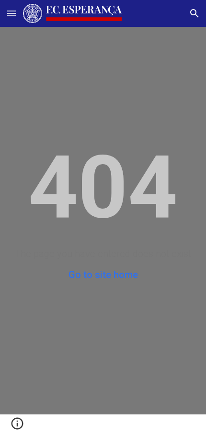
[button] (11, 13)
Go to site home (103, 274)
